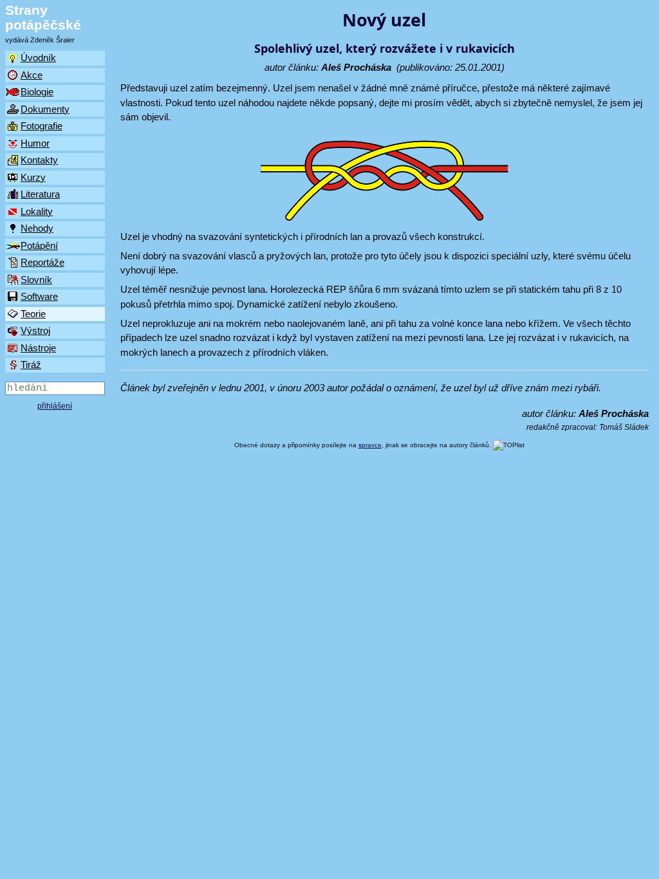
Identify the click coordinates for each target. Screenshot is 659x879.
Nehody (37, 228)
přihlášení (54, 406)
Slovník (36, 279)
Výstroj (35, 330)
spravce (370, 445)
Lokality (37, 211)
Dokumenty (45, 109)
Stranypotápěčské (43, 17)
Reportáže (42, 262)
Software (39, 296)
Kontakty (39, 159)
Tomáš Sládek (624, 427)
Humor (35, 143)
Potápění (39, 245)
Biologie (37, 91)
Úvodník (38, 57)
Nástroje (38, 347)
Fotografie (41, 125)
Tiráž (31, 364)
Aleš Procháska (356, 67)
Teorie (33, 313)
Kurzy (33, 177)
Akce (31, 74)
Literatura (40, 194)
